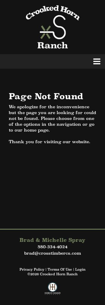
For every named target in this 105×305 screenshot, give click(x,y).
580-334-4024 (52, 246)
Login (80, 269)
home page (36, 129)
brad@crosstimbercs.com (52, 253)
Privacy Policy (32, 269)
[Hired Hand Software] (53, 291)
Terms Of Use (60, 269)
